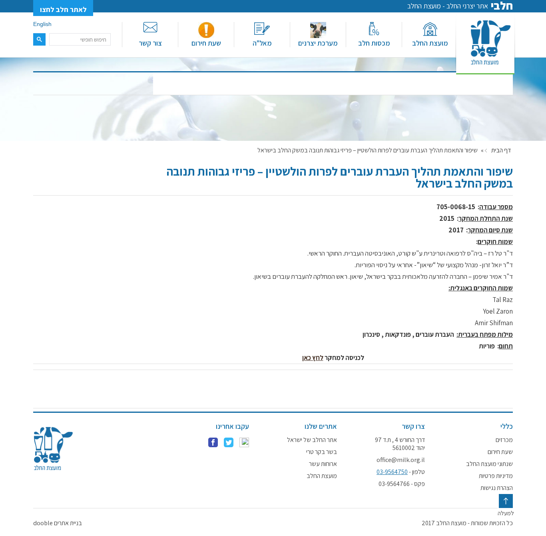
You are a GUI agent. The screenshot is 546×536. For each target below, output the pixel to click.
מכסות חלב (374, 43)
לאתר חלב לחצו (63, 9)
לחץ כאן (312, 357)
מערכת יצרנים (318, 43)
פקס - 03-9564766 (402, 484)
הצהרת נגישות (496, 488)
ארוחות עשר (323, 464)
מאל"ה (262, 43)
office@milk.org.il (401, 460)
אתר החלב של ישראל (312, 440)
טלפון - (401, 472)
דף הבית (501, 150)
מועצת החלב (430, 43)
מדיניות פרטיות (496, 476)
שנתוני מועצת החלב (489, 464)
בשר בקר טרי (321, 452)
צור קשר (150, 43)
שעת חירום (206, 43)
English (42, 24)
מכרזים (504, 440)
